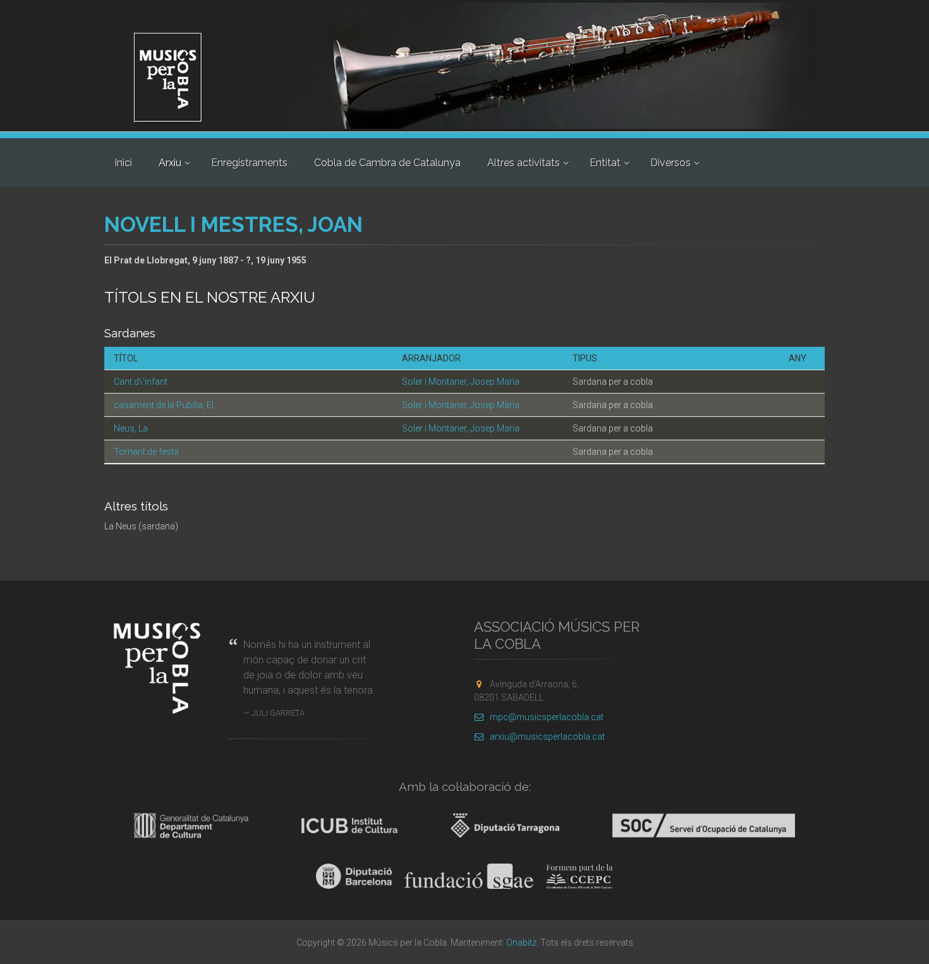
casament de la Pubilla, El (164, 405)
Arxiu (170, 163)
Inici (123, 163)
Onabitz (521, 942)
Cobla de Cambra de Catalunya (387, 163)
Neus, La (131, 428)
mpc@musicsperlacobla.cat (547, 717)
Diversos (670, 163)
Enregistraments (249, 163)
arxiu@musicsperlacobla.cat (547, 737)
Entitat (605, 163)
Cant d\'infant (140, 382)
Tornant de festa (146, 452)
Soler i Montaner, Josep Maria (460, 382)
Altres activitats (523, 163)
